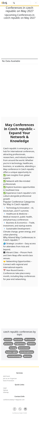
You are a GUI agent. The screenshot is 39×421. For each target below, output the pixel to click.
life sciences (30, 339)
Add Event (6, 376)
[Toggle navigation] (36, 3)
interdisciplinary (26, 352)
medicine (31, 344)
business (7, 339)
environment (24, 348)
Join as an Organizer (10, 378)
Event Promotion (8, 381)
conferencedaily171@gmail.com (13, 400)
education (18, 339)
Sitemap (6, 392)
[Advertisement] (19, 39)
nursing (13, 348)
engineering (20, 344)
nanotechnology (14, 356)
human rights (11, 352)
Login (5, 388)
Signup (5, 390)
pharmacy (8, 344)
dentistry (27, 356)
